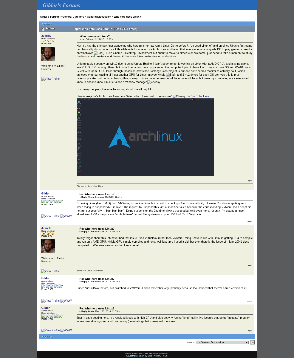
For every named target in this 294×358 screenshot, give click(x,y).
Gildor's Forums (50, 16)
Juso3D (46, 35)
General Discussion (99, 16)
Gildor (45, 193)
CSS (165, 356)
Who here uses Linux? (127, 16)
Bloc (150, 356)
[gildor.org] (66, 216)
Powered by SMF (131, 353)
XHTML (157, 356)
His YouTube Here (197, 96)
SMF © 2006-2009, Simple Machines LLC (154, 353)
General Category (73, 16)
